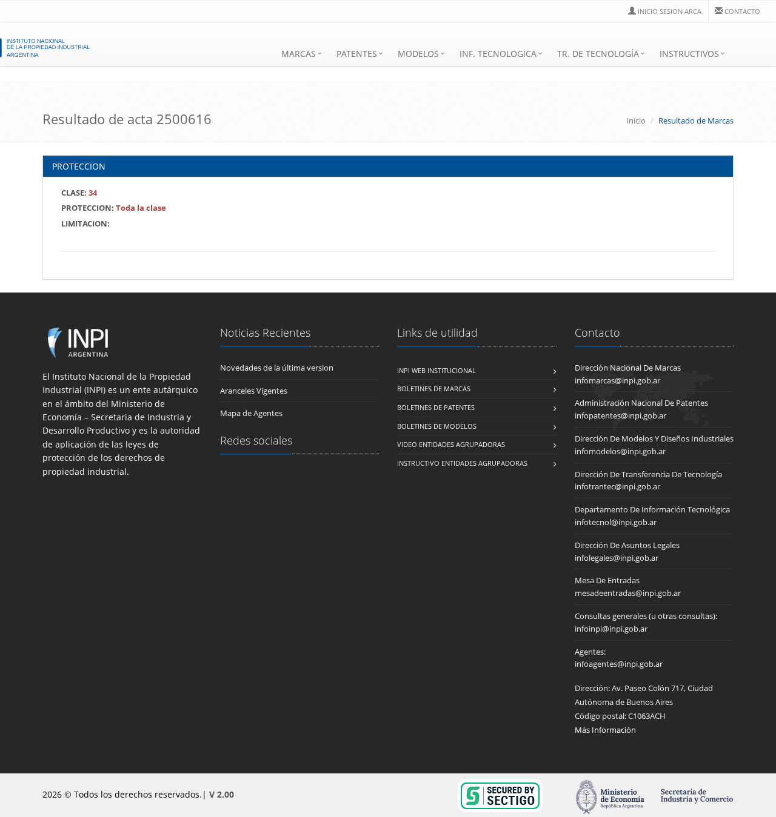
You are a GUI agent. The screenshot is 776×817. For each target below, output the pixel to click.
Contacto (742, 11)
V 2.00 (221, 794)
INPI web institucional (436, 370)
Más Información (605, 729)
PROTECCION (78, 166)
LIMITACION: (85, 223)
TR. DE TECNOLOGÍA (598, 53)
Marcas (298, 53)
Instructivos (689, 53)
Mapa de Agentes (251, 413)
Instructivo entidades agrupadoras (462, 463)
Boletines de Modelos (437, 426)
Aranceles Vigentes (253, 390)
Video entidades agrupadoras (451, 444)
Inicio (636, 120)
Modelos (418, 53)
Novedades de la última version (276, 367)
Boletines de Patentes (436, 407)
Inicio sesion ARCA (669, 11)
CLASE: (79, 192)
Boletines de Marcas (433, 388)
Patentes (356, 53)
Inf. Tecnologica (498, 53)
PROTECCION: (113, 207)
